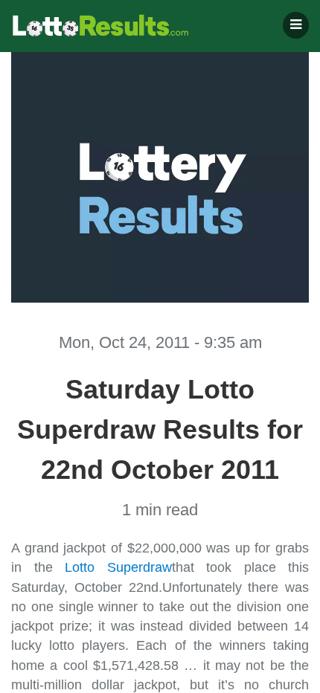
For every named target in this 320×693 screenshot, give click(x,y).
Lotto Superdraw (118, 567)
